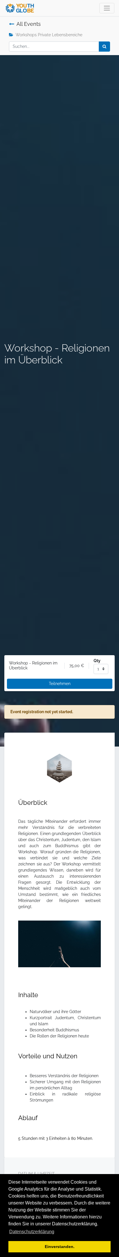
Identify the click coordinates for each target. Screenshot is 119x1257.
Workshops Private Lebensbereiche (49, 34)
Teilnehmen (59, 683)
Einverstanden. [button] (60, 1246)
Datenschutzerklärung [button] (31, 1231)
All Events (28, 24)
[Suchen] (104, 46)
